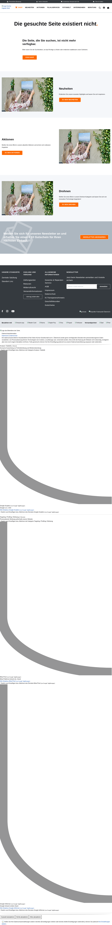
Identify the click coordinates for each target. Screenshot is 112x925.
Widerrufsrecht (29, 287)
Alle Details (17, 510)
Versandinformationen (32, 291)
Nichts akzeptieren (22, 917)
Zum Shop (29, 57)
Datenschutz (50, 294)
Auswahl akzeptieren (7, 917)
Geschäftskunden (52, 301)
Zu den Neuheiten (70, 100)
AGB (47, 286)
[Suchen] (100, 7)
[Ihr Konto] (104, 7)
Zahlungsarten (29, 280)
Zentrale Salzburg (9, 278)
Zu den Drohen (69, 204)
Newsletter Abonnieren (94, 237)
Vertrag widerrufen (32, 297)
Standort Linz (7, 281)
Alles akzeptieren (35, 917)
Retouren (27, 284)
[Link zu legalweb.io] (3, 921)
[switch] (56, 350)
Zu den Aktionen (12, 153)
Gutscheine (50, 305)
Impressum (49, 290)
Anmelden (103, 286)
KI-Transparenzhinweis (54, 298)
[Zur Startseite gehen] (7, 7)
